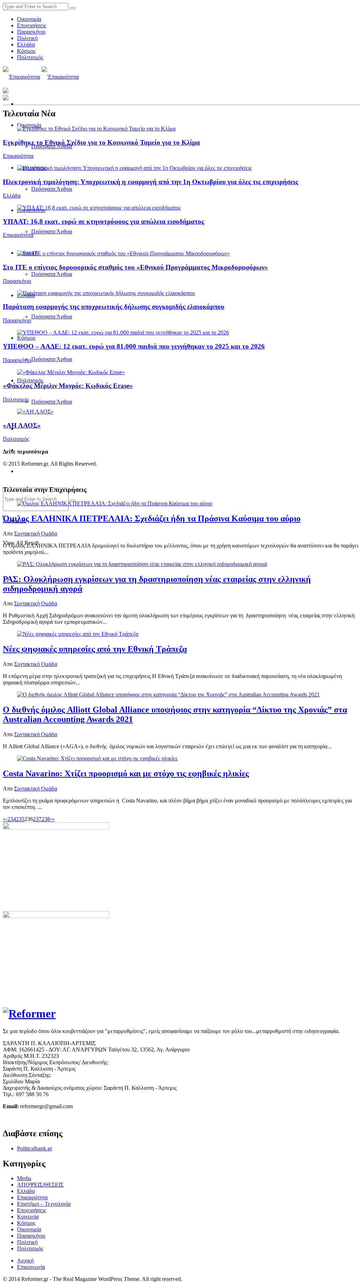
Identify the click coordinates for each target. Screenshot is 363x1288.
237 (37, 819)
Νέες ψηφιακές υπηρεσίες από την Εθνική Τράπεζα (95, 649)
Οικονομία (29, 19)
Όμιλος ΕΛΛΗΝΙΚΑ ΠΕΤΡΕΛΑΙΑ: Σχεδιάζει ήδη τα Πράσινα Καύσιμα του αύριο (152, 518)
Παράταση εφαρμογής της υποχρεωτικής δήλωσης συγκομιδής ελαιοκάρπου (113, 306)
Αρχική (25, 1261)
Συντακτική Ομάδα (35, 534)
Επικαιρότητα (18, 156)
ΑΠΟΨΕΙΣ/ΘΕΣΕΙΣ (40, 1185)
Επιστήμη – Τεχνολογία (44, 1204)
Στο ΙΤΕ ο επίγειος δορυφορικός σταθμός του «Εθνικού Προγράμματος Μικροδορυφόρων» (135, 267)
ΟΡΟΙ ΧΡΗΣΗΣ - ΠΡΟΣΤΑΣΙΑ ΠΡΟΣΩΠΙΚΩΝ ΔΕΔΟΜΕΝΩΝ (77, 1118)
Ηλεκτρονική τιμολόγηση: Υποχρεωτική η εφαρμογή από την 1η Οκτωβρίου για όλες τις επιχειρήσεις (150, 181)
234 (11, 819)
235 (20, 819)
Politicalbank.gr (34, 1148)
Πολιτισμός (30, 57)
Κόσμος (26, 51)
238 (45, 819)
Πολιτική (27, 38)
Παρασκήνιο (31, 32)
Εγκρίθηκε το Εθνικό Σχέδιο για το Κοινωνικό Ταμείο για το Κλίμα (101, 142)
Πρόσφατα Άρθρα (51, 189)
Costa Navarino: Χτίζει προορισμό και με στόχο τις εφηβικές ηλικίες (126, 773)
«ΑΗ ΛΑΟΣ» (22, 425)
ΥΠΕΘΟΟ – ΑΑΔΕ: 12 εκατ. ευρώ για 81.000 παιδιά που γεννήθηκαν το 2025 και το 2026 (134, 346)
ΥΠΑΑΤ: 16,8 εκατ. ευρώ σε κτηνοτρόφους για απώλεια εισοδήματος (103, 221)
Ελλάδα (26, 44)
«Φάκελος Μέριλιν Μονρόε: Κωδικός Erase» (68, 385)
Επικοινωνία (31, 1267)
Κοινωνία (28, 1217)
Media (24, 1178)
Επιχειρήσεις (31, 25)
